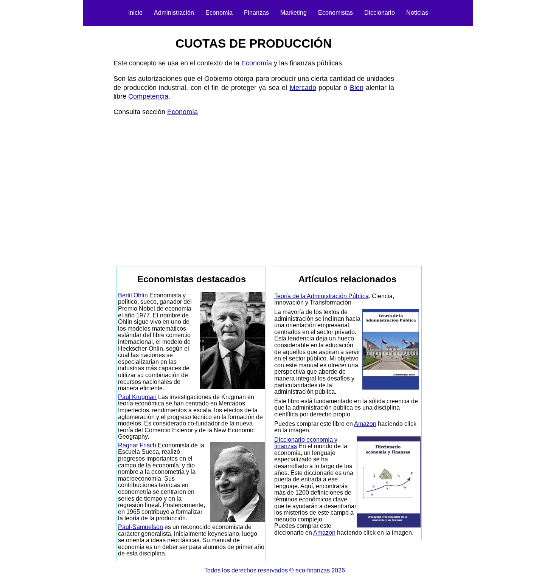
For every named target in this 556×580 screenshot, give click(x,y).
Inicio (135, 12)
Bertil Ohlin (133, 295)
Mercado (303, 87)
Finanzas (256, 12)
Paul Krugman (137, 397)
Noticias (417, 12)
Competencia (148, 96)
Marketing (293, 12)
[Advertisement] (72, 142)
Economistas (335, 12)
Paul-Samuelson (140, 527)
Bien (356, 87)
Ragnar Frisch (137, 445)
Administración (174, 12)
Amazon (365, 424)
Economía (219, 12)
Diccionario (379, 12)
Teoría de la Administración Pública (321, 296)
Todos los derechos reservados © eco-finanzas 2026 (274, 570)
